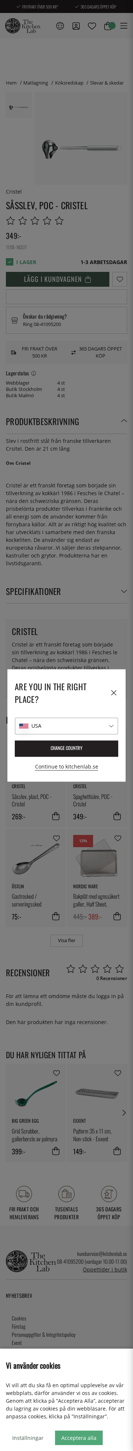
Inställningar (28, 1437)
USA (36, 726)
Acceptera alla (78, 1437)
